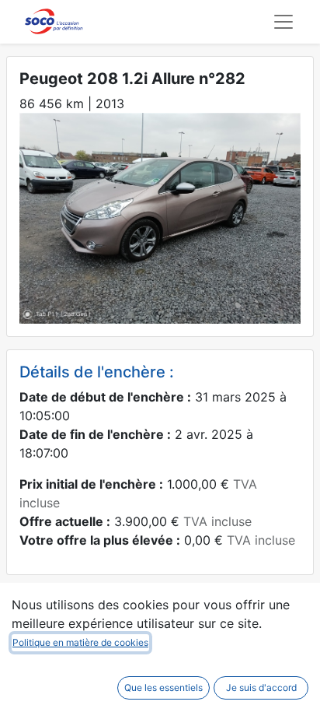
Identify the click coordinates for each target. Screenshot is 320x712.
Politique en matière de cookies (80, 642)
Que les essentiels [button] (163, 687)
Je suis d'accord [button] (261, 687)
